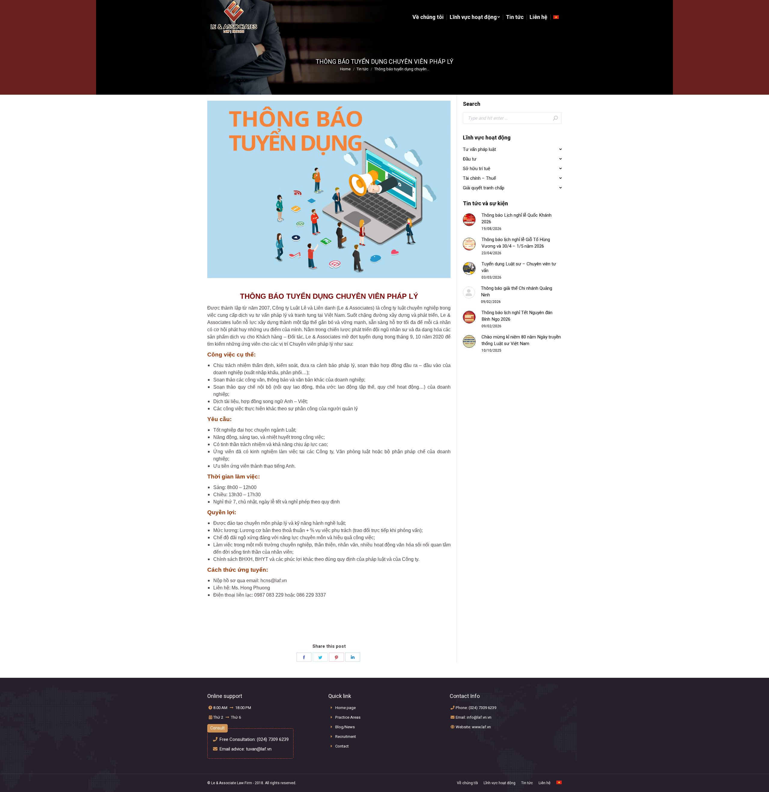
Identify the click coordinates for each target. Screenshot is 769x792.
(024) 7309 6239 (273, 739)
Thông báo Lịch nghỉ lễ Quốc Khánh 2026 (517, 218)
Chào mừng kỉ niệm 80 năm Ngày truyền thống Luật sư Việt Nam (521, 340)
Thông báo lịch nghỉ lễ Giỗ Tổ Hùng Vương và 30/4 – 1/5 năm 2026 (516, 242)
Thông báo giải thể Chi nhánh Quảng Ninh (516, 291)
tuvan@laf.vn (259, 749)
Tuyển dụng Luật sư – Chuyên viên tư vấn (519, 267)
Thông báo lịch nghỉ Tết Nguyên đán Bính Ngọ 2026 (517, 316)
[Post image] (469, 219)
